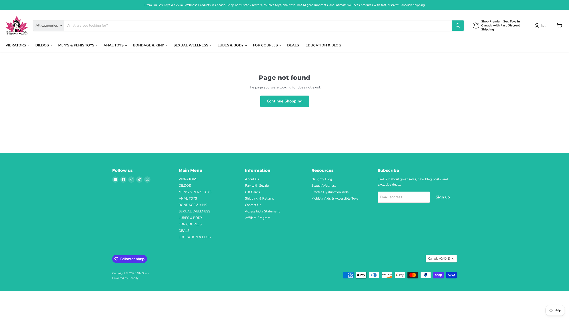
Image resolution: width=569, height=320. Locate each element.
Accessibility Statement (262, 211)
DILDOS (42, 45)
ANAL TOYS (114, 45)
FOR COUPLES (266, 45)
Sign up (443, 197)
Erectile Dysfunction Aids (330, 192)
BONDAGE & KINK (149, 45)
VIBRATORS (16, 45)
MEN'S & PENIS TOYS (76, 45)
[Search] (458, 25)
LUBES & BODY (231, 45)
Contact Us (253, 205)
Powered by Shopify (125, 278)
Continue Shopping (285, 101)
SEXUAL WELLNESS (191, 45)
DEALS (293, 45)
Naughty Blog (321, 179)
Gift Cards (252, 192)
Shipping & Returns (259, 198)
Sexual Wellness (323, 185)
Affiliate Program (257, 218)
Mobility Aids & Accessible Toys (334, 198)
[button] (543, 25)
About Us (252, 179)
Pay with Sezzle (257, 185)
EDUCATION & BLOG (323, 45)
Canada (439, 258)
